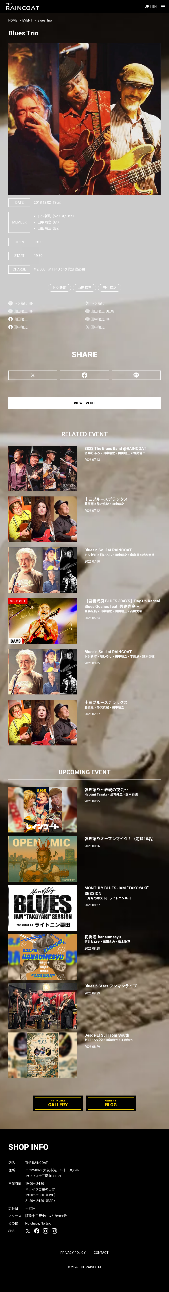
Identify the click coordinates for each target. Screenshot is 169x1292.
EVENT (27, 20)
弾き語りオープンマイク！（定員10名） (120, 838)
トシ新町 (59, 288)
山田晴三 (84, 288)
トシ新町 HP (23, 303)
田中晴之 (110, 288)
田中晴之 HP (100, 319)
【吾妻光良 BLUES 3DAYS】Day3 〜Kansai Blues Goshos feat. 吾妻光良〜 (122, 606)
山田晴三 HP (23, 311)
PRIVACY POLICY (73, 1253)
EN (154, 7)
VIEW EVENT (84, 403)
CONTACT (101, 1253)
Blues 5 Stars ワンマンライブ (110, 986)
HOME (12, 20)
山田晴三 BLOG (102, 311)
